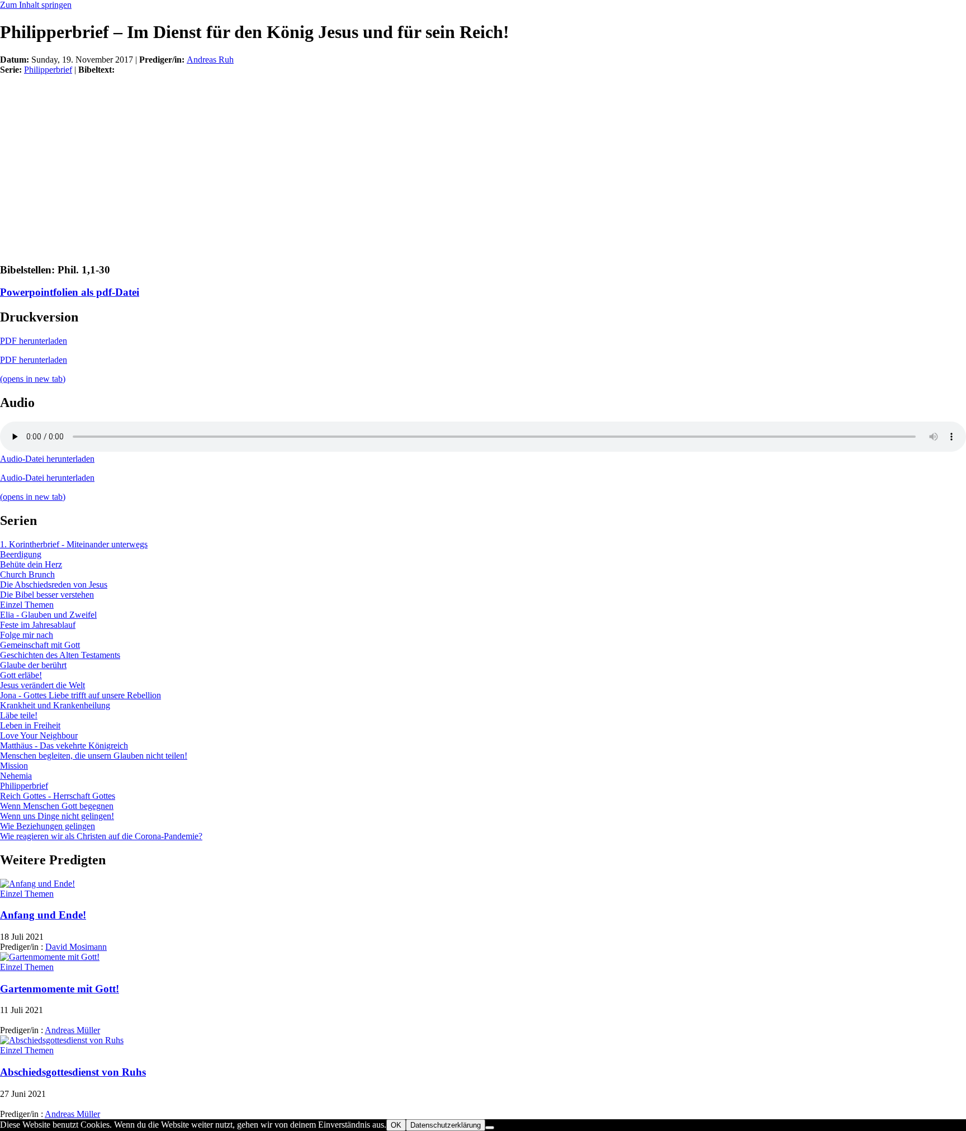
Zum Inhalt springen (36, 5)
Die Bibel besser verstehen (47, 594)
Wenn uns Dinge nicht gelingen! (57, 816)
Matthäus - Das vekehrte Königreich (64, 745)
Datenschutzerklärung (445, 1125)
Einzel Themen (27, 604)
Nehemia (16, 775)
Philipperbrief (48, 69)
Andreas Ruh (210, 59)
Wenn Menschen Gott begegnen (56, 806)
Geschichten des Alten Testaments (60, 655)
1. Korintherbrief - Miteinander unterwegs (74, 544)
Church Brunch (27, 574)
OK (396, 1125)
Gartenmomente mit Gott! (59, 989)
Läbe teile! (18, 715)
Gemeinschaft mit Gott (40, 645)
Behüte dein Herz (31, 564)
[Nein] (489, 1127)
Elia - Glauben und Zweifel (48, 614)
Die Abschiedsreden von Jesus (53, 584)
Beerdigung (20, 554)
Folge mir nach (26, 635)
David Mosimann (76, 947)
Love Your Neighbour (39, 735)
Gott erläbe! (21, 675)
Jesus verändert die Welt (42, 685)
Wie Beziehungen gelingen (47, 826)
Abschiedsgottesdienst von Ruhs (73, 1072)
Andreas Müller (72, 1030)
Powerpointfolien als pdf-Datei (69, 292)
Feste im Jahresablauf (37, 625)
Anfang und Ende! (43, 915)
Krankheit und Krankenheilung (55, 705)
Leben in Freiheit (30, 725)
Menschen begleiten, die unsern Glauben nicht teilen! (93, 755)
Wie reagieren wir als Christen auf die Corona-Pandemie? (101, 836)
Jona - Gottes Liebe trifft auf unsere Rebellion (80, 695)
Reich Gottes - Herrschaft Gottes (57, 796)
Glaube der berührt (33, 665)
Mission (14, 765)
